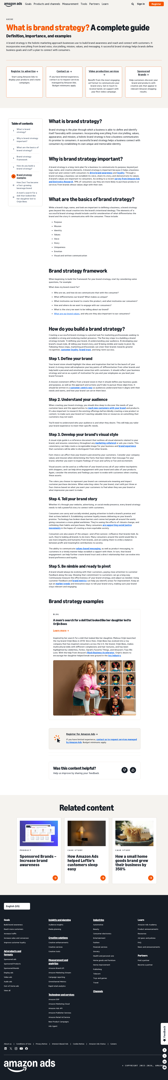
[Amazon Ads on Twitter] (10, 1049)
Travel (95, 982)
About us (8, 1044)
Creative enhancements (58, 942)
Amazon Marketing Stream (60, 972)
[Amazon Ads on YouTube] (21, 1049)
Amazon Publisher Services (60, 1013)
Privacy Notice (41, 1044)
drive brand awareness (101, 172)
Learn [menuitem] (141, 920)
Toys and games (100, 978)
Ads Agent (53, 1026)
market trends (63, 583)
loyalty (120, 172)
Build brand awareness (13, 924)
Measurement (70, 3)
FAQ (139, 942)
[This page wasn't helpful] (124, 770)
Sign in (141, 3)
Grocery (96, 951)
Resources (142, 933)
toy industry (114, 655)
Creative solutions (58, 937)
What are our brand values (67, 313)
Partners (94, 3)
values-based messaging (88, 548)
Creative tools (54, 951)
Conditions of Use (23, 1044)
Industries (98, 920)
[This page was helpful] (133, 770)
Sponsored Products (12, 964)
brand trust (85, 349)
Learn (105, 3)
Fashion (96, 942)
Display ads (8, 972)
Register (156, 3)
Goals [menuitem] (7, 920)
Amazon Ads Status (97, 1044)
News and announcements (149, 947)
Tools (84, 3)
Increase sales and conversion (16, 938)
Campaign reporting (57, 977)
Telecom (97, 973)
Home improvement (101, 965)
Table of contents (22, 123)
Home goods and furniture (104, 960)
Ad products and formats (12, 953)
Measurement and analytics (58, 961)
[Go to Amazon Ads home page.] (29, 1065)
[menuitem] (17, 973)
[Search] (133, 4)
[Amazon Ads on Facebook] (26, 1049)
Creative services (56, 947)
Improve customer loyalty (15, 942)
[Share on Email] (164, 1067)
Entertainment (99, 938)
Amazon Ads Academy (147, 924)
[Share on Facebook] (164, 1050)
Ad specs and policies (147, 938)
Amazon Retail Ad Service (59, 1017)
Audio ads (8, 981)
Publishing (97, 969)
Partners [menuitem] (143, 955)
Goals (28, 3)
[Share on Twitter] (164, 1056)
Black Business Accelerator (100, 652)
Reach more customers (13, 929)
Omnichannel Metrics (57, 981)
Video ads (8, 977)
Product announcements (148, 929)
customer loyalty (69, 349)
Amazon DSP (54, 999)
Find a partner (143, 960)
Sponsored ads (10, 959)
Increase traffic (10, 933)
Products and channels (47, 3)
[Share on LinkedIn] (164, 1062)
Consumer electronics (102, 933)
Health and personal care (103, 956)
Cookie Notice (78, 1044)
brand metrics (79, 580)
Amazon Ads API (55, 1008)
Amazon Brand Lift (56, 968)
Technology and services (61, 994)
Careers (113, 1044)
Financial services (100, 947)
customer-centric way (81, 387)
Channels (98, 991)
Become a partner (145, 965)
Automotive (98, 924)
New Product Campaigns (59, 1021)
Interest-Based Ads (60, 1044)
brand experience (127, 446)
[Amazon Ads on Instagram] (16, 1049)
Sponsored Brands (11, 968)
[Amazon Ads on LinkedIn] (5, 1049)
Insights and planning (60, 920)
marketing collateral (105, 443)
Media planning (55, 929)
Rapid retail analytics (57, 986)
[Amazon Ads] (11, 4)
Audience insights (56, 924)
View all (7, 990)
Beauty (96, 929)
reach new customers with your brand (107, 408)
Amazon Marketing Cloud (59, 1004)
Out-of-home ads (11, 986)
